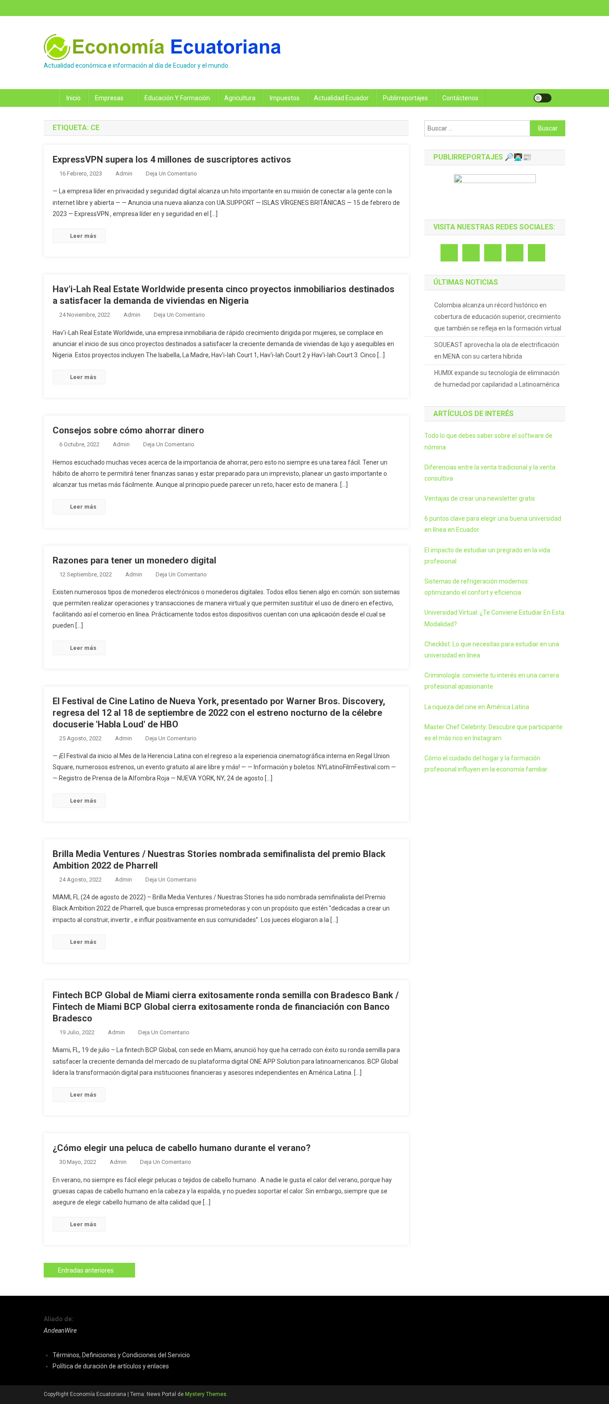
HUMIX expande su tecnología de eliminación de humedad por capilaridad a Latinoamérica (497, 378)
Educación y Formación (177, 98)
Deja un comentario (171, 173)
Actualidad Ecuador (341, 98)
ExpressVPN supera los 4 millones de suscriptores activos (172, 159)
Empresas (109, 98)
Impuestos (285, 98)
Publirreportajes (405, 98)
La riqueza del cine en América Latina (476, 706)
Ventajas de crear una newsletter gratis (479, 498)
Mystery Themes (205, 1394)
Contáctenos (460, 98)
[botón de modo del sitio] (542, 98)
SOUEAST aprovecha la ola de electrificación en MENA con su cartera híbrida (496, 350)
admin (123, 173)
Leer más (83, 236)
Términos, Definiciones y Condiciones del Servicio (121, 1355)
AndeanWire (60, 1330)
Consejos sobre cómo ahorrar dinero (128, 430)
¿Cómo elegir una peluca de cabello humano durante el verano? (182, 1148)
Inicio (73, 98)
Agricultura (239, 98)
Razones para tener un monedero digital (134, 560)
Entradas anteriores (86, 1270)
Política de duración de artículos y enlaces (111, 1366)
